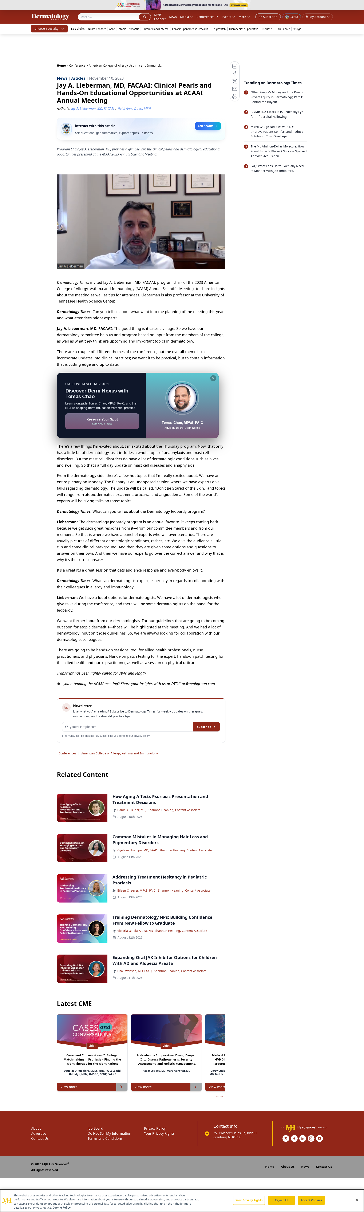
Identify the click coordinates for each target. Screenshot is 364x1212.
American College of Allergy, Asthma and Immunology (119, 753)
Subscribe (204, 727)
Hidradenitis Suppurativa (243, 29)
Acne (112, 29)
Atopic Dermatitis (129, 29)
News (173, 17)
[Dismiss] (213, 378)
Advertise (38, 1133)
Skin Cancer (283, 29)
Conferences (205, 17)
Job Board (95, 1128)
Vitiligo (297, 29)
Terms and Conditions (105, 1138)
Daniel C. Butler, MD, (131, 810)
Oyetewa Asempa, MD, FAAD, (137, 850)
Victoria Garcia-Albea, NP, (135, 931)
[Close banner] (358, 5)
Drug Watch (219, 29)
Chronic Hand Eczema (156, 29)
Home (61, 65)
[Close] (357, 1200)
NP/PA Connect (160, 17)
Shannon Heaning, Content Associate (174, 810)
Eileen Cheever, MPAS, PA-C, (136, 890)
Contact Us (40, 1138)
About (36, 1128)
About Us (287, 1167)
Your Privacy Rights (159, 1133)
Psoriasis (267, 29)
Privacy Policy (155, 1128)
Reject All (281, 1200)
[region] (182, 1200)
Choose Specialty (46, 29)
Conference (77, 65)
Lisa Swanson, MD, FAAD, (134, 971)
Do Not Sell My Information (109, 1133)
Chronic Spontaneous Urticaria (190, 29)
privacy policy (142, 736)
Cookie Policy (62, 1207)
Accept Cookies (311, 1200)
